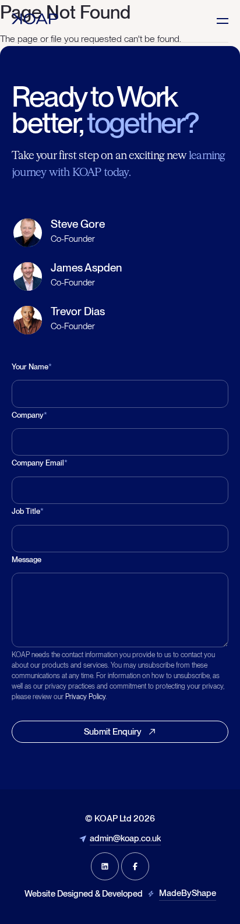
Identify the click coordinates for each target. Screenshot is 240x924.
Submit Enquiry (113, 731)
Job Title (28, 511)
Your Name (32, 367)
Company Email (40, 463)
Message (26, 559)
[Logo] (35, 18)
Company (29, 415)
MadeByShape (187, 893)
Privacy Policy (85, 697)
